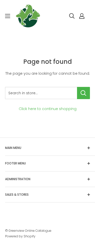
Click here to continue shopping (48, 108)
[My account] (81, 16)
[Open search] (72, 16)
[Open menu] (7, 16)
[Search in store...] (83, 93)
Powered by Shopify (20, 236)
